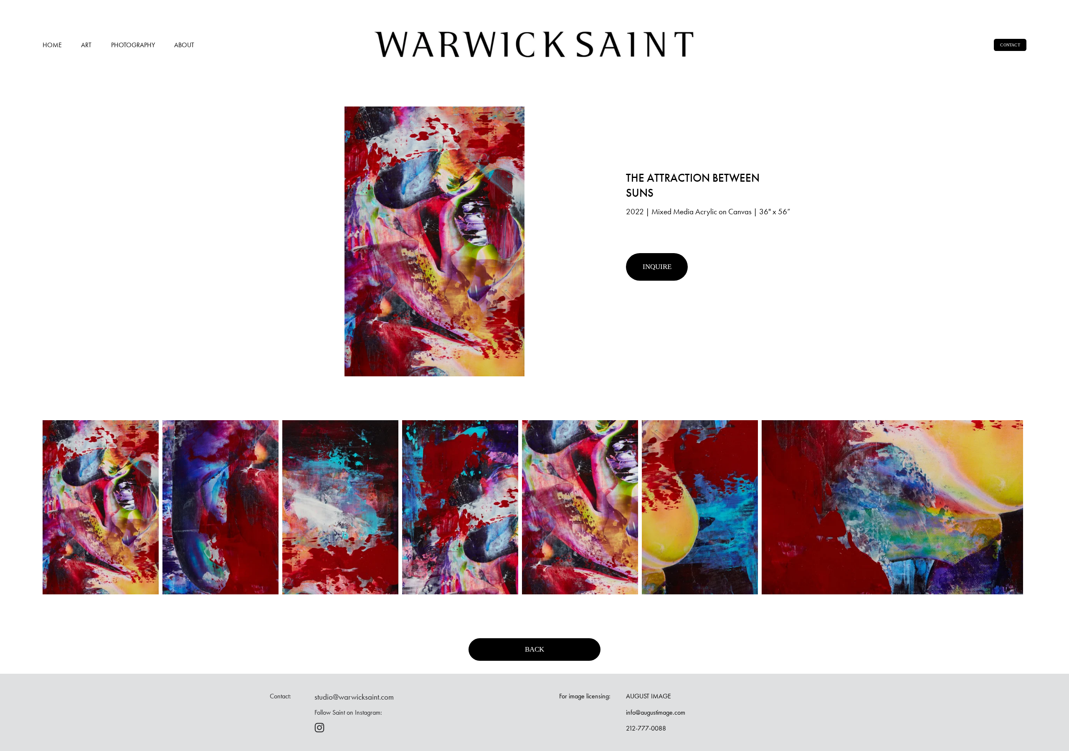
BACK (534, 649)
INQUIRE (657, 267)
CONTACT (1010, 45)
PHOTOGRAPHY (133, 45)
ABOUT (184, 45)
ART (86, 45)
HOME (52, 45)
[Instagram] (319, 728)
